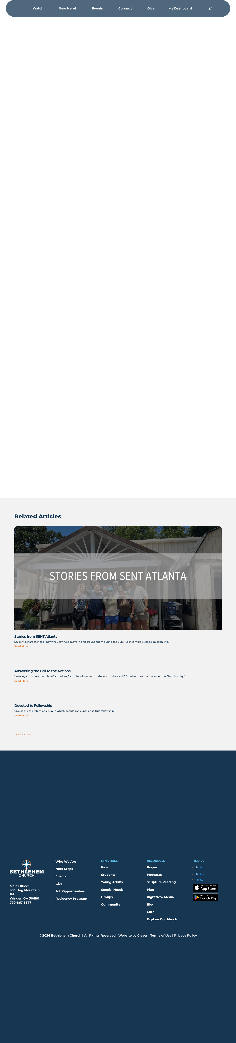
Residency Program (71, 899)
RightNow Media (160, 897)
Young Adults (112, 882)
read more (21, 646)
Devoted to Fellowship (33, 705)
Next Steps (64, 869)
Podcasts (154, 875)
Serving (130, 123)
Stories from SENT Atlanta (35, 636)
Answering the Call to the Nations (42, 671)
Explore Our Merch (162, 919)
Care (150, 912)
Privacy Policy (185, 935)
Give (59, 884)
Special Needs (112, 890)
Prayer (152, 867)
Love (120, 123)
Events (61, 876)
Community (110, 904)
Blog (150, 904)
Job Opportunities (70, 891)
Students (108, 875)
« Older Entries (23, 734)
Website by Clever (133, 935)
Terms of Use (160, 935)
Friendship (108, 123)
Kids (104, 867)
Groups (107, 897)
